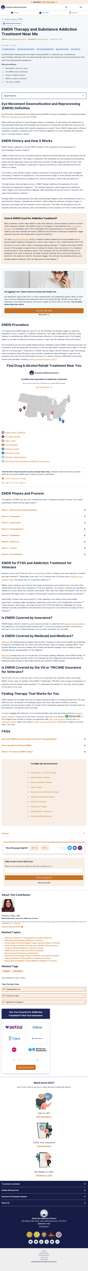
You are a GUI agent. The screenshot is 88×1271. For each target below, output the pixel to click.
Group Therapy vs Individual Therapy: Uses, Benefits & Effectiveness (31, 945)
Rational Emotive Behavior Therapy (44, 792)
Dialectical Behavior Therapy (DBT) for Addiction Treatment (28, 958)
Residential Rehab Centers (41, 816)
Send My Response (44, 878)
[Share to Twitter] (70, 848)
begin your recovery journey (46, 722)
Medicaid (5, 642)
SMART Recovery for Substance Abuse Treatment (24, 950)
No (46, 848)
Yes (35, 848)
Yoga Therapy (36, 787)
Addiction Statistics (38, 802)
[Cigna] (14, 1038)
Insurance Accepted (27, 49)
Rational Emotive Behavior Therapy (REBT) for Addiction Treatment (31, 961)
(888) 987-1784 (44, 1224)
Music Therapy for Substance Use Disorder (21, 953)
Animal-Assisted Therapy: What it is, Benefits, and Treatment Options (32, 956)
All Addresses (44, 1226)
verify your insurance (57, 719)
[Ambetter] (14, 1049)
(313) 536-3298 (48, 2)
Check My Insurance (26, 1067)
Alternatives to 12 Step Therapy (43, 773)
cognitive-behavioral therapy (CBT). (42, 359)
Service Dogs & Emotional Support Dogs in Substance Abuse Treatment (32, 943)
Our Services (75, 49)
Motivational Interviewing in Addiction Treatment (24, 940)
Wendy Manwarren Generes (17, 39)
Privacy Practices (44, 1253)
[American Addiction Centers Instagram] (46, 1242)
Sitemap (44, 1251)
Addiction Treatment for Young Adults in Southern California (28, 938)
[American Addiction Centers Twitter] (30, 1242)
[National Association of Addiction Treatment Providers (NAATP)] (59, 1234)
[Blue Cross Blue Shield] (37, 1049)
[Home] (22, 7)
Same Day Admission (46, 49)
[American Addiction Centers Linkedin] (41, 1242)
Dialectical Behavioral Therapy (42, 797)
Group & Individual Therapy (41, 782)
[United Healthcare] (37, 1038)
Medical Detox (10, 49)
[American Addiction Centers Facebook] (35, 1242)
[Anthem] (37, 1027)
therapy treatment (11, 19)
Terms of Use (44, 1257)
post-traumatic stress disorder (18, 117)
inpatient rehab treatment (74, 624)
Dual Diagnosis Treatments (41, 811)
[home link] (2, 19)
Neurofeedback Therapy (40, 777)
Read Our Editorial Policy (11, 927)
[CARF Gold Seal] (29, 1234)
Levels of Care (63, 49)
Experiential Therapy (38, 806)
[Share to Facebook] (75, 848)
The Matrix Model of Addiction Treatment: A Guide (24, 948)
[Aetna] (14, 1027)
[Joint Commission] (37, 1234)
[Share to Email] (80, 848)
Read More (17, 923)
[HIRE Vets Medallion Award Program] (44, 1234)
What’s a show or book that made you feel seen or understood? (28, 866)
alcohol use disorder (21, 239)
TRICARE (15, 678)
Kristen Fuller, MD (42, 39)
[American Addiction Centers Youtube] (52, 1242)
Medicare (5, 655)
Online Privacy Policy (44, 1255)
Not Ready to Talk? (44, 1175)
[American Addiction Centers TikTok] (57, 1242)
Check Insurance (44, 1146)
